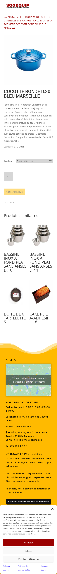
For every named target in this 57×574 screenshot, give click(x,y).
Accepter (28, 542)
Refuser (29, 550)
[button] (52, 508)
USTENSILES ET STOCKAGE (17, 20)
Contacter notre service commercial (28, 501)
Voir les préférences (28, 559)
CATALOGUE (10, 16)
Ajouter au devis (14, 191)
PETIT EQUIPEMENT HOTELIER (34, 16)
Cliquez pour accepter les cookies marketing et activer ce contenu (29, 380)
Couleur (8, 161)
